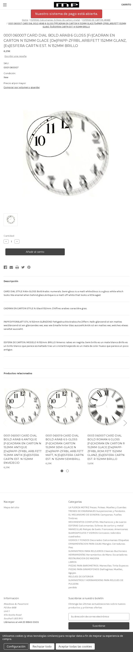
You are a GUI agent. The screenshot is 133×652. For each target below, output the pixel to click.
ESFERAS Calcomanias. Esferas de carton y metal (95, 525)
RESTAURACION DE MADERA (83, 558)
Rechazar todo (42, 646)
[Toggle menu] (5, 5)
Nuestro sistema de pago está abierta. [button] (66, 14)
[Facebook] (5, 267)
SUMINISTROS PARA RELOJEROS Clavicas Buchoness (97, 551)
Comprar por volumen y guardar (22, 87)
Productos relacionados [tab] (18, 373)
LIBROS (72, 562)
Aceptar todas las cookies (75, 646)
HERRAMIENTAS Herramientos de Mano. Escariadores (97, 554)
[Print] (17, 267)
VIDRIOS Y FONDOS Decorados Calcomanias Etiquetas (98, 540)
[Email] (11, 267)
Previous (4, 422)
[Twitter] (23, 267)
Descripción (11, 281)
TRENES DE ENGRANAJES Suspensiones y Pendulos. (96, 511)
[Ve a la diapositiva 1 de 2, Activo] (62, 471)
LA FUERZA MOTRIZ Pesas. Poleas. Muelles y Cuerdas (97, 507)
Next (125, 422)
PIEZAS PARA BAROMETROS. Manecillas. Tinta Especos (98, 565)
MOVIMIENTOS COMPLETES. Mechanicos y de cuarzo (97, 522)
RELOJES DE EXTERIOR (80, 576)
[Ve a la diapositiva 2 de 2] (67, 471)
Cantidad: (9, 235)
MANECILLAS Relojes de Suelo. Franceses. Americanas (98, 529)
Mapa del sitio (11, 507)
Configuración (16, 646)
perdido (72, 587)
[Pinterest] (29, 267)
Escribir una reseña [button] (15, 56)
